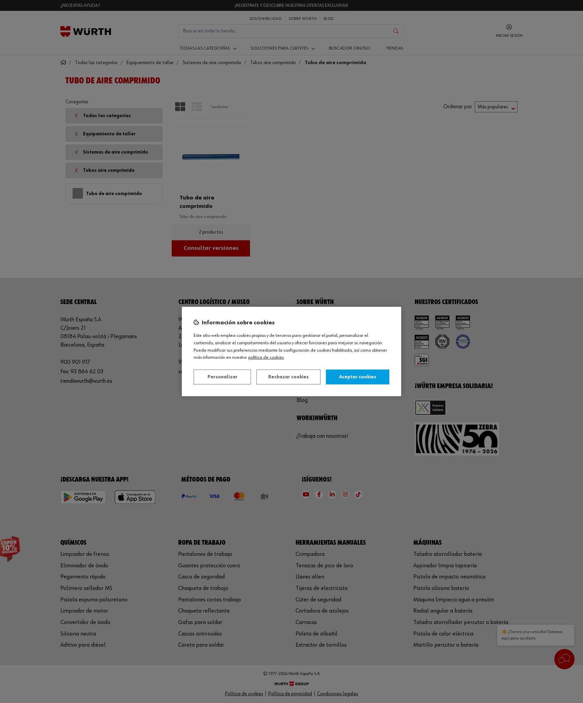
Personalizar (222, 377)
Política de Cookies (266, 357)
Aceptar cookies (357, 377)
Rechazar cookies (288, 377)
